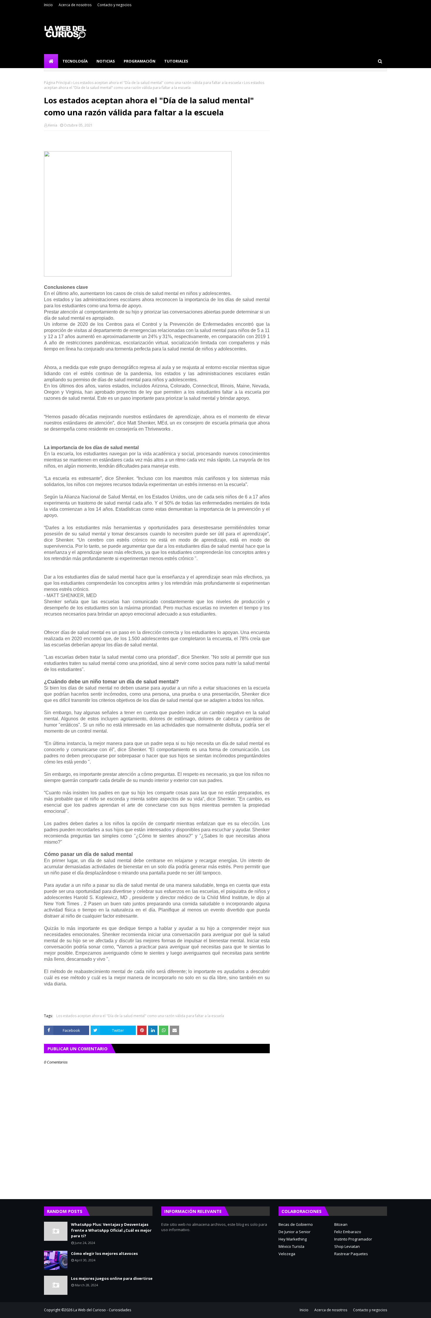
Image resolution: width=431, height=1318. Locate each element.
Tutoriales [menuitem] (176, 61)
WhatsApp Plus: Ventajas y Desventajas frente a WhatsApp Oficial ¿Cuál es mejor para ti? (111, 1230)
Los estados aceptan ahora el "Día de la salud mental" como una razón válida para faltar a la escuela (157, 82)
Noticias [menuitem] (105, 61)
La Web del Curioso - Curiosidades (102, 1309)
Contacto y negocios (114, 4)
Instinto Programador (353, 1239)
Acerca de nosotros (75, 4)
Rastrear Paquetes (351, 1253)
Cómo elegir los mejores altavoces (104, 1253)
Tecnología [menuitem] (75, 61)
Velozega (287, 1253)
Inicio (48, 4)
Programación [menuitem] (139, 61)
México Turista (291, 1246)
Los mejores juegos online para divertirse (111, 1278)
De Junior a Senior (294, 1231)
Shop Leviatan (347, 1246)
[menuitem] (51, 61)
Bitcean (340, 1224)
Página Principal (57, 82)
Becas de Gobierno (296, 1224)
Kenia (52, 125)
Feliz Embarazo (347, 1231)
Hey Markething (293, 1239)
